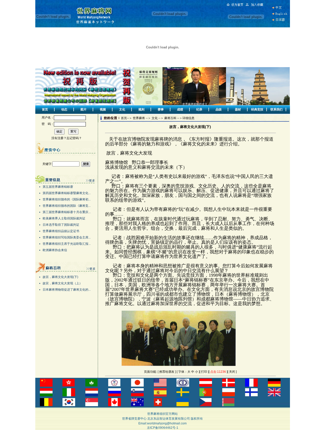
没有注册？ (59, 138)
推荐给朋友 (166, 371)
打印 (204, 371)
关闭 (232, 371)
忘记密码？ (74, 138)
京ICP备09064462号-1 (162, 427)
